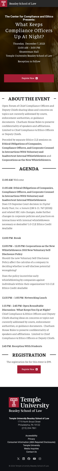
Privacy (31, 439)
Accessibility (31, 435)
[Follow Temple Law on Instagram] (40, 458)
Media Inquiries (31, 448)
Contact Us (31, 452)
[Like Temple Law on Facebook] (29, 458)
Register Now (28, 78)
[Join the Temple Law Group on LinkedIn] (23, 458)
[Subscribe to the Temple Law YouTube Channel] (34, 458)
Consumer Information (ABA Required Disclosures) (31, 442)
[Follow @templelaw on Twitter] (18, 458)
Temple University (31, 445)
